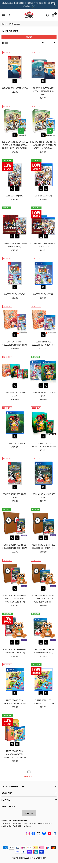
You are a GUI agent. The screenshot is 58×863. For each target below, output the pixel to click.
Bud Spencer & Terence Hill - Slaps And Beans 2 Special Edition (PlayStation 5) (43, 145)
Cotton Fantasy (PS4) (43, 294)
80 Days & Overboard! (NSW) (15, 88)
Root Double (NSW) (15, 805)
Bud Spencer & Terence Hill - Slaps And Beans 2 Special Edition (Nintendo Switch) (15, 145)
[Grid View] (3, 42)
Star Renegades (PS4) (15, 852)
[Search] (9, 15)
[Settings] (47, 15)
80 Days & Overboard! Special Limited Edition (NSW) (43, 91)
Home (4, 24)
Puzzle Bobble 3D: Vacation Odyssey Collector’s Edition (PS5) (43, 754)
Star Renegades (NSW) (43, 805)
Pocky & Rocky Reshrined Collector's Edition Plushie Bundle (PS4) (43, 598)
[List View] (6, 42)
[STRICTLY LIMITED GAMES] (29, 15)
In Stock (7, 160)
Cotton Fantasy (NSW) (14, 294)
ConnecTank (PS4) (43, 196)
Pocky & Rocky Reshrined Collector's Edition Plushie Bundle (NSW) (14, 598)
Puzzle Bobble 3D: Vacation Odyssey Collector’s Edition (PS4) (14, 754)
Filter (29, 37)
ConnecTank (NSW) (14, 196)
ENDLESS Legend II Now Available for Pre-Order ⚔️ (29, 4)
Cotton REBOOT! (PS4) (15, 443)
